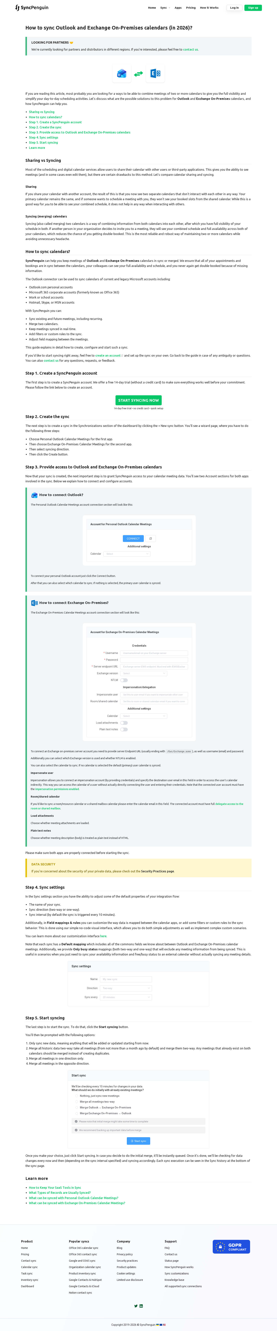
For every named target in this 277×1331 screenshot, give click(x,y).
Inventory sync (29, 1279)
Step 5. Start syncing (43, 142)
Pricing (25, 1254)
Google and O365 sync (82, 1260)
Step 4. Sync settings (43, 137)
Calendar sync (29, 1267)
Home (24, 1247)
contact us (190, 49)
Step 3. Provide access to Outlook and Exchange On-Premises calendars (79, 132)
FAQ (167, 1247)
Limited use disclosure (130, 1279)
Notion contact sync (80, 1292)
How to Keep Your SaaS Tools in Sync (55, 1187)
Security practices (127, 1260)
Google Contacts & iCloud (84, 1286)
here (103, 936)
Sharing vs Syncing (41, 112)
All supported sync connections (183, 1286)
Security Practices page (157, 871)
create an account (108, 355)
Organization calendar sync (85, 1267)
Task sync (27, 1273)
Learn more (37, 147)
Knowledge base (174, 1279)
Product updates (126, 1267)
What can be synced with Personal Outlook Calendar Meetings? (73, 1198)
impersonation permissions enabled (57, 789)
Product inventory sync (82, 1273)
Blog (119, 1247)
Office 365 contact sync (83, 1254)
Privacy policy (125, 1254)
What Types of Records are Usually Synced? (60, 1192)
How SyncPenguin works (179, 1267)
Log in (234, 7)
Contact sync (28, 1260)
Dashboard (27, 1286)
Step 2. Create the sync (45, 127)
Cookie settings (126, 1273)
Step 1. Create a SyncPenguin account (55, 122)
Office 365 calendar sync (83, 1247)
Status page (172, 1260)
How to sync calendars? (45, 117)
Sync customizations (177, 1273)
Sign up (253, 7)
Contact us (171, 1254)
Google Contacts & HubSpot (85, 1279)
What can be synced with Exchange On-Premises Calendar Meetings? (77, 1203)
